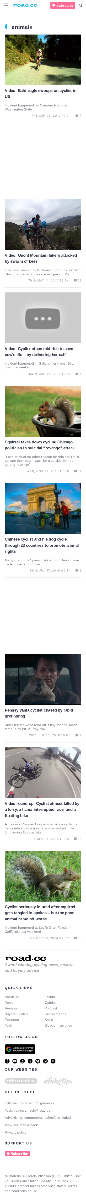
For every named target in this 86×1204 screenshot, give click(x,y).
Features (12, 1020)
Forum (50, 997)
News (9, 1002)
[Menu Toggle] (6, 5)
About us (12, 997)
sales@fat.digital (58, 1117)
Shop (49, 1020)
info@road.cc (44, 1103)
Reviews (11, 1008)
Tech (8, 1025)
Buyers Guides (16, 1014)
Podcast (51, 1008)
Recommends (55, 1014)
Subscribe (65, 5)
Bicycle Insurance (58, 1025)
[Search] (80, 5)
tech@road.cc (39, 1110)
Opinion (51, 1002)
